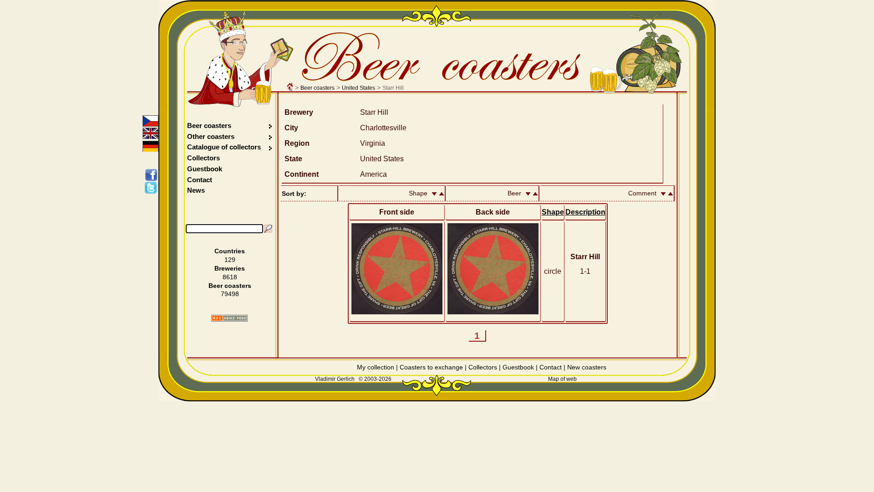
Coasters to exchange (431, 367)
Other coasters (211, 136)
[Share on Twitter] (153, 187)
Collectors (203, 158)
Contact (199, 180)
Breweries (229, 268)
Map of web (562, 379)
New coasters (586, 367)
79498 (230, 293)
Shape (553, 212)
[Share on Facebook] (153, 175)
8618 (230, 277)
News (196, 190)
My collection (375, 367)
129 (229, 259)
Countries (229, 251)
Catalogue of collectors (224, 147)
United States (358, 88)
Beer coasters (317, 88)
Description (585, 212)
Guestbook (204, 169)
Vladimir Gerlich (335, 379)
